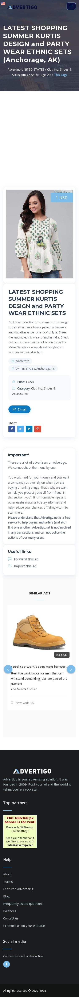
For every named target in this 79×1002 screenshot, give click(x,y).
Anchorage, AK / (42, 75)
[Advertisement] (39, 132)
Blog (6, 896)
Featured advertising (18, 889)
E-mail (21, 409)
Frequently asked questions (23, 903)
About (7, 874)
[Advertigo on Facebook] (6, 964)
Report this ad (24, 566)
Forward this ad (25, 559)
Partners (9, 911)
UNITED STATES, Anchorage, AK (35, 368)
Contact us (11, 918)
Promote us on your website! (24, 925)
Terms (8, 881)
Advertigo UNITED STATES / (27, 69)
